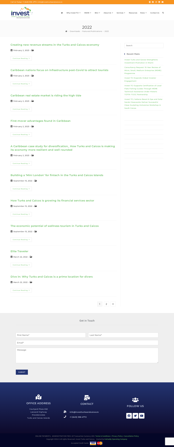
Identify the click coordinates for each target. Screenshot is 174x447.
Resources (129, 146)
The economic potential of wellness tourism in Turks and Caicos (55, 225)
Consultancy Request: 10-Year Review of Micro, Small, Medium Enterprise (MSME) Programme (142, 70)
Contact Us (129, 156)
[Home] (66, 31)
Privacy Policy (117, 436)
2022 (107, 31)
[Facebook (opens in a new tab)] (153, 2)
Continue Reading (22, 57)
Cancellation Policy (131, 436)
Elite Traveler (19, 251)
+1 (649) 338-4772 (30, 2)
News (127, 151)
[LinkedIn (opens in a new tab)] (159, 2)
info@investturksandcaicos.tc (50, 2)
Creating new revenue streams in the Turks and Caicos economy (55, 44)
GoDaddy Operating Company (116, 439)
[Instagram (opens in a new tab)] (156, 2)
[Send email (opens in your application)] (162, 2)
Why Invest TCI (131, 123)
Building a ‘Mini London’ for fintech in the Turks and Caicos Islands (57, 175)
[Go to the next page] (113, 304)
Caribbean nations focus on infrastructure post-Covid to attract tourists (59, 70)
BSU (126, 132)
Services (128, 142)
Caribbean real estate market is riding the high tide (46, 95)
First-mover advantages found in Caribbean (41, 120)
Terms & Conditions (102, 436)
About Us (128, 137)
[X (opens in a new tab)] (149, 2)
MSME (127, 127)
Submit (21, 372)
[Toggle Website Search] (163, 13)
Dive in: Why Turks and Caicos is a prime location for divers (52, 276)
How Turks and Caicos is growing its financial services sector (52, 200)
